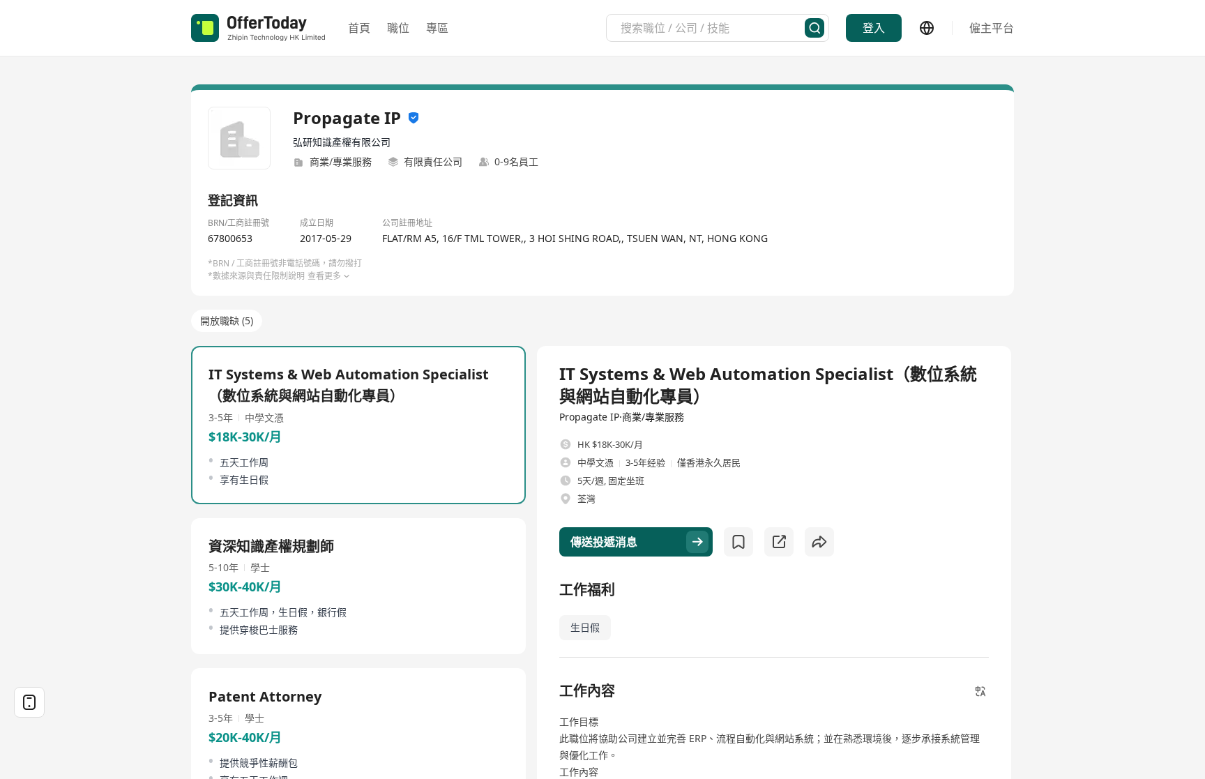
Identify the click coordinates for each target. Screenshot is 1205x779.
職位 (398, 28)
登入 (874, 28)
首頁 (359, 28)
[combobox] (713, 28)
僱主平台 (991, 28)
